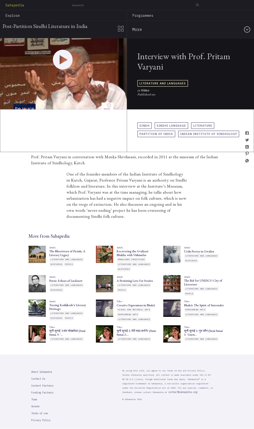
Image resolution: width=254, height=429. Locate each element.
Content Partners (42, 385)
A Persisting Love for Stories (135, 281)
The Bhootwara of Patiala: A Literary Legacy (67, 253)
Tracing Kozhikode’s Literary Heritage (67, 307)
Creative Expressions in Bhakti (136, 305)
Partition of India (156, 134)
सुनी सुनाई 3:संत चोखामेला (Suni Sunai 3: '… (67, 333)
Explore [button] (12, 15)
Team (34, 399)
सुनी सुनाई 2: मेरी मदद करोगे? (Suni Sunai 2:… (136, 333)
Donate (35, 406)
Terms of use (39, 413)
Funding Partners (42, 392)
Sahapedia (14, 5)
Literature (202, 125)
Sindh (144, 125)
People (69, 264)
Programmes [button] (142, 15)
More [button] (137, 29)
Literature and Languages (162, 83)
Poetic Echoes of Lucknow (66, 281)
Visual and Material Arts (134, 310)
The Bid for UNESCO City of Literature (203, 282)
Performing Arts (128, 314)
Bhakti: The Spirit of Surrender (204, 305)
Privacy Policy (41, 420)
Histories (56, 264)
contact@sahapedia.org (182, 392)
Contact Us (38, 378)
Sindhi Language (171, 125)
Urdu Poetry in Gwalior (199, 251)
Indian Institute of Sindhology (208, 134)
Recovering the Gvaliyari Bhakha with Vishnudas (132, 253)
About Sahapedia (41, 371)
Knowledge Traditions (131, 259)
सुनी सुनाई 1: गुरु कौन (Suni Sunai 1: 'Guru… (203, 333)
